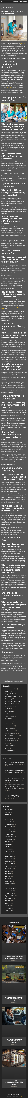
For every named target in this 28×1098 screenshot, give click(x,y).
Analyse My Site (9, 694)
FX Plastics (8, 718)
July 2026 (7, 812)
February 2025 (9, 854)
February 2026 (9, 824)
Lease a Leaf (8, 723)
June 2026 (8, 814)
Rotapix (7, 743)
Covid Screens (9, 711)
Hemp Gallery (8, 721)
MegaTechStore (9, 728)
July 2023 (7, 901)
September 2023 (9, 896)
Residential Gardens (10, 740)
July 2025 (7, 841)
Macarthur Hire (9, 726)
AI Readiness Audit (10, 689)
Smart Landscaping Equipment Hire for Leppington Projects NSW (14, 998)
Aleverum (7, 691)
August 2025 (8, 839)
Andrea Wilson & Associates (12, 696)
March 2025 (8, 851)
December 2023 (9, 888)
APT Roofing (8, 699)
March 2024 (8, 881)
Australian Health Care (11, 703)
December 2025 (9, 829)
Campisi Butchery (10, 706)
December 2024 (9, 859)
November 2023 (9, 891)
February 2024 (9, 883)
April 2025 (8, 849)
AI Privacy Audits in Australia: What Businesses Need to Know (14, 957)
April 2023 (8, 908)
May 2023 (8, 905)
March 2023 (8, 910)
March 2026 (8, 822)
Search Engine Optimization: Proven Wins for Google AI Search (14, 1040)
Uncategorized (9, 750)
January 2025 (9, 856)
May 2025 (8, 846)
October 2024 (9, 864)
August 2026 (8, 809)
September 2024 (9, 866)
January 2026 (9, 827)
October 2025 (9, 834)
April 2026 (8, 819)
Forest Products (9, 716)
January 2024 (9, 886)
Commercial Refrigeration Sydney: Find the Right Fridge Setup (14, 1082)
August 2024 (8, 868)
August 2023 (8, 898)
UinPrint (7, 748)
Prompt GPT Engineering (11, 736)
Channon (7, 708)
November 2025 (9, 832)
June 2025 (8, 844)
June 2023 (8, 903)
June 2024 (8, 873)
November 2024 (9, 861)
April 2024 (8, 878)
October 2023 (9, 893)
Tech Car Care (9, 745)
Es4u (6, 713)
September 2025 (9, 836)
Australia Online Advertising (12, 701)
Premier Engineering (10, 733)
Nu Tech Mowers (9, 731)
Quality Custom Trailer (11, 738)
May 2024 (8, 876)
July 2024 (7, 871)
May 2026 (8, 817)
